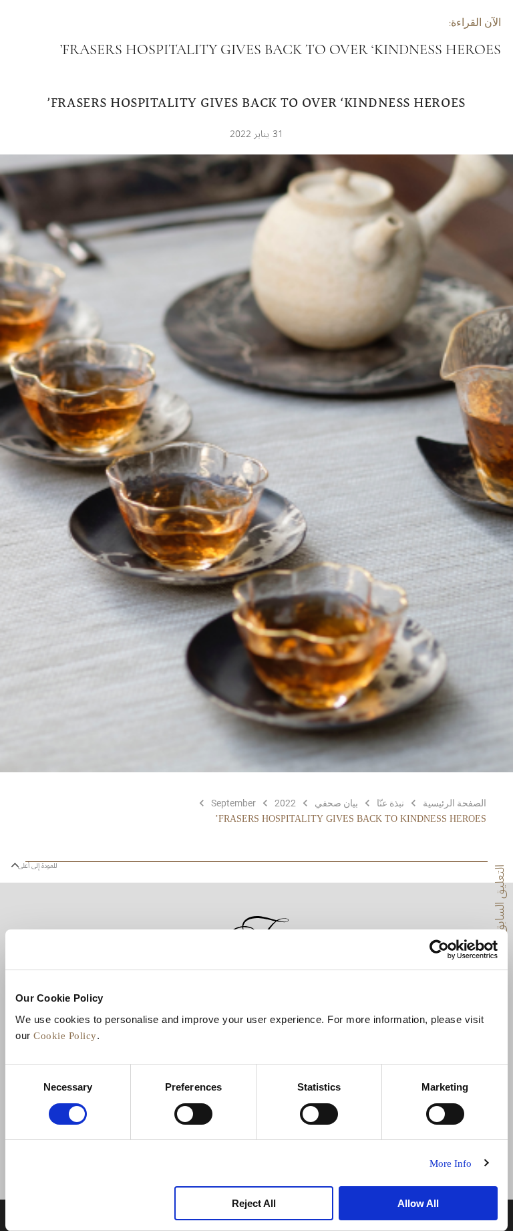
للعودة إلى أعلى (36, 866)
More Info (451, 1163)
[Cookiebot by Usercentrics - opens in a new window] (439, 949)
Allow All (418, 1203)
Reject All (254, 1203)
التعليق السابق (500, 899)
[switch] (193, 1114)
